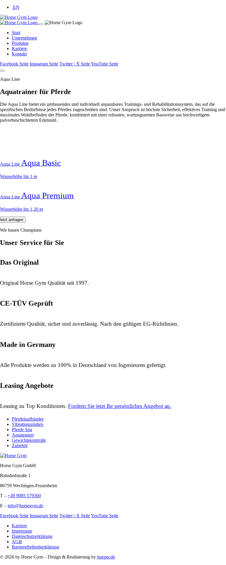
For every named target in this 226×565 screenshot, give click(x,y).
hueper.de (106, 556)
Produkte (20, 43)
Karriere (19, 48)
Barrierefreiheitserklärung (35, 546)
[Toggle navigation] (2, 71)
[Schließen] (41, 24)
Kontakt (19, 53)
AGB (17, 541)
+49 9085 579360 (24, 495)
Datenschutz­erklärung (32, 536)
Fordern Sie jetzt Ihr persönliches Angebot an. (119, 406)
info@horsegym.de (25, 505)
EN (15, 7)
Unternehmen (24, 37)
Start (16, 32)
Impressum (22, 530)
